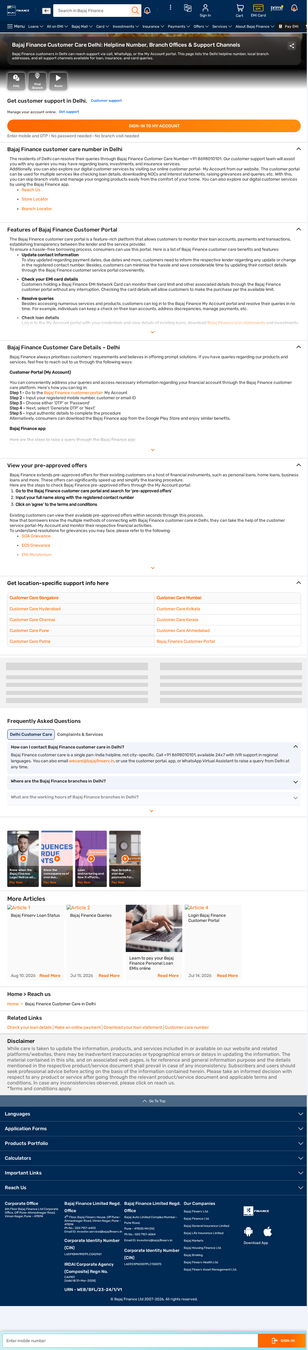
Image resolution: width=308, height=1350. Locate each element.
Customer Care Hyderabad (35, 608)
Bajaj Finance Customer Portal (186, 641)
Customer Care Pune (29, 630)
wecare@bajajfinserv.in (91, 761)
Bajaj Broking (193, 1255)
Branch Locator (37, 208)
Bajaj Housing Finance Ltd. (203, 1248)
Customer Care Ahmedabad (183, 630)
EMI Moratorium (36, 554)
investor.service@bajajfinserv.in (99, 1231)
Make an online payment (77, 1027)
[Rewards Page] (277, 9)
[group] (35, 943)
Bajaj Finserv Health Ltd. (201, 1262)
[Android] (248, 1232)
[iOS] (268, 1232)
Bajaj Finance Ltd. (197, 1219)
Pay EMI (291, 26)
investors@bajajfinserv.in (154, 1240)
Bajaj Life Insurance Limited (203, 1233)
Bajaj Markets (193, 1241)
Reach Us (31, 189)
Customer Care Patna (30, 641)
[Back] (46, 11)
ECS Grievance (36, 545)
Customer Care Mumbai (179, 597)
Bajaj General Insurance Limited (206, 1226)
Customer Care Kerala (177, 619)
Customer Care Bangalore (34, 597)
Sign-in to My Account (154, 126)
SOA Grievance (36, 536)
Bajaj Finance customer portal (72, 392)
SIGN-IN (287, 1341)
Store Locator (35, 199)
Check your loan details (29, 1027)
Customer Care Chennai (32, 619)
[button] (154, 583)
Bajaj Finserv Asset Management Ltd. (210, 1269)
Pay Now (16, 882)
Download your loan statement (132, 1027)
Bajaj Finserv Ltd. (196, 1211)
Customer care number (187, 1027)
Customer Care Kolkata (178, 608)
